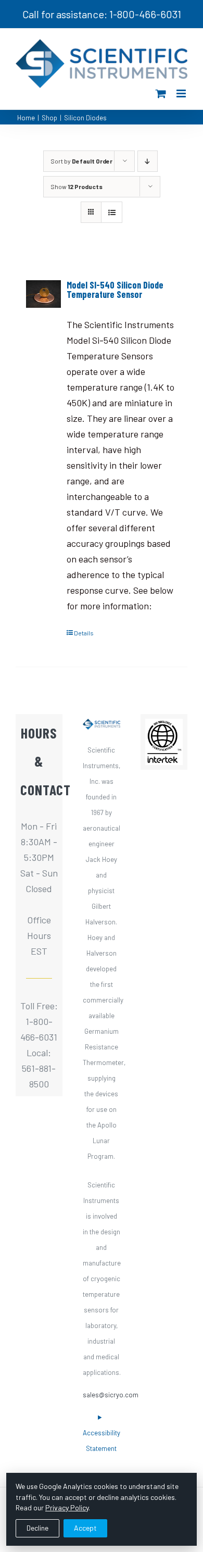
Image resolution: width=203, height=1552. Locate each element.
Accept (85, 1527)
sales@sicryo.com (110, 1395)
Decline (37, 1527)
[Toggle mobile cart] (161, 93)
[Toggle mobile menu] (181, 93)
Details (84, 632)
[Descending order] (147, 161)
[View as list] (112, 212)
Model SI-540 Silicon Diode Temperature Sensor (115, 289)
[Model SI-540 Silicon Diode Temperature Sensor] (43, 294)
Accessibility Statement (101, 1441)
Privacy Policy (66, 1507)
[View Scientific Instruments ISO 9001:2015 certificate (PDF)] (164, 726)
